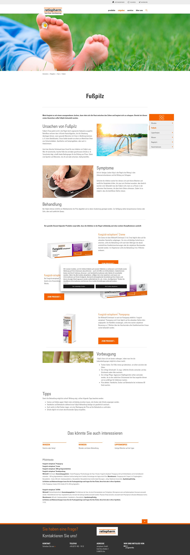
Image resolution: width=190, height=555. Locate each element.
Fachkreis (133, 2)
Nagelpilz (154, 142)
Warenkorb (144, 2)
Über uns (139, 10)
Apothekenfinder (119, 2)
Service (130, 10)
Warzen (153, 137)
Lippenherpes (155, 133)
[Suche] (146, 10)
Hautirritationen (156, 147)
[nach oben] (145, 531)
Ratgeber (121, 10)
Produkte (111, 10)
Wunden (153, 123)
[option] (59, 455)
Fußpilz (153, 128)
